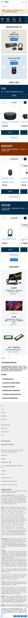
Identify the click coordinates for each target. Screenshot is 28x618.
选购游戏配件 (13, 294)
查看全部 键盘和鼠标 (14, 196)
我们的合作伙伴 (5, 432)
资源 (2, 435)
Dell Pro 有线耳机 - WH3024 (9, 239)
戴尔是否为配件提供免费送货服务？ (10, 398)
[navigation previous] (2, 102)
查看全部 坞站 (14, 137)
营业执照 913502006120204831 (9, 484)
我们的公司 (4, 428)
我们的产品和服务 (5, 425)
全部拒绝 (16, 616)
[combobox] (14, 6)
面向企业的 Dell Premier (7, 444)
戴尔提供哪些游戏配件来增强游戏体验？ (11, 390)
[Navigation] (2, 2)
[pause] (12, 77)
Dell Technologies (5, 441)
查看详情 (10, 132)
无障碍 (3, 474)
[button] (22, 2)
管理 (2, 616)
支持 (2, 409)
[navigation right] (25, 102)
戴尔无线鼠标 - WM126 (8, 178)
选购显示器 (13, 324)
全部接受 (23, 616)
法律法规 (3, 471)
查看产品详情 (14, 63)
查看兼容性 (14, 95)
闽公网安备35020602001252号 (9, 481)
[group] (14, 67)
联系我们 (3, 412)
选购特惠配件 (14, 39)
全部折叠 (10, 358)
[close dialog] (26, 10)
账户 (2, 405)
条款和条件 (4, 455)
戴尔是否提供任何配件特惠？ (9, 386)
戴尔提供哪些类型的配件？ (8, 379)
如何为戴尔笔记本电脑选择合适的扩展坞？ (12, 394)
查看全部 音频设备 (14, 254)
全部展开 (3, 358)
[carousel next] (24, 67)
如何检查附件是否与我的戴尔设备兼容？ (11, 382)
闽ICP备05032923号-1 (6, 477)
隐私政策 (3, 459)
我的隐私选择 (4, 462)
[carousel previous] (3, 67)
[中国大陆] (2, 15)
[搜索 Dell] (25, 6)
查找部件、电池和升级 (13, 351)
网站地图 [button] (3, 416)
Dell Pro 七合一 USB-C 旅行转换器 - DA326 (10, 122)
